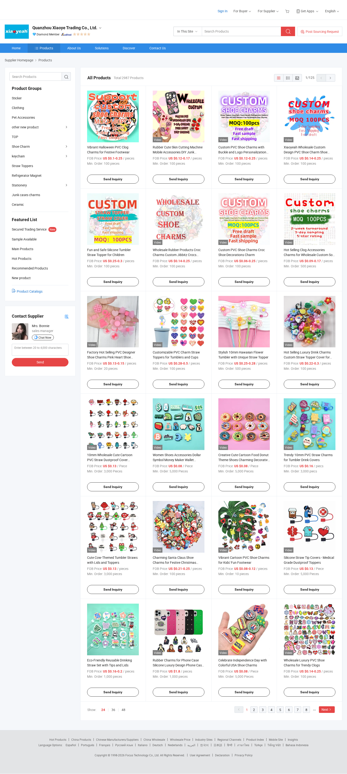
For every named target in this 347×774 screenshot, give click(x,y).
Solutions (102, 48)
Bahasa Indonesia (297, 745)
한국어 (204, 745)
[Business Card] (66, 316)
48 (123, 709)
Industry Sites (203, 739)
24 (103, 710)
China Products (81, 739)
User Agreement (200, 755)
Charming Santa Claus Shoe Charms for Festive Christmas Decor (174, 562)
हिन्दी (229, 745)
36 (113, 709)
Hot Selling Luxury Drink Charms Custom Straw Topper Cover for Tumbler (307, 357)
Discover (129, 48)
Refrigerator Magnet (27, 175)
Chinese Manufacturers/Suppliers (117, 739)
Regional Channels (229, 739)
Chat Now (44, 337)
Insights (293, 739)
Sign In (223, 11)
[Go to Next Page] (330, 77)
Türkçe (258, 745)
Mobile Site (276, 739)
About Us (74, 48)
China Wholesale (154, 739)
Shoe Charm (21, 146)
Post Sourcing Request (322, 31)
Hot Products (57, 739)
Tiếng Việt (274, 745)
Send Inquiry (112, 179)
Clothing (18, 107)
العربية (191, 745)
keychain (18, 156)
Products (46, 48)
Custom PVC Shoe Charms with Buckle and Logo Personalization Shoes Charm (242, 152)
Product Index (255, 739)
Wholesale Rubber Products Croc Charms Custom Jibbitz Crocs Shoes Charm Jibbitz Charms (177, 255)
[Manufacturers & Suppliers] (35, 9)
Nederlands (175, 745)
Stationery (19, 185)
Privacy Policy (244, 755)
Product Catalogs (29, 291)
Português (87, 745)
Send (40, 362)
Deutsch (157, 745)
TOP (15, 137)
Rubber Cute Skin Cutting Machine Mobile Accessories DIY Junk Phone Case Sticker (178, 152)
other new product (25, 127)
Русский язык (124, 745)
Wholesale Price (180, 739)
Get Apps (307, 11)
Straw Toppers (22, 166)
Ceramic (18, 204)
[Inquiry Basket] (287, 11)
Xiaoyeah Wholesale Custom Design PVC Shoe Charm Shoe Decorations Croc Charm (305, 152)
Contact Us (157, 48)
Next (325, 709)
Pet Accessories (23, 117)
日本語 (218, 745)
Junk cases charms (26, 195)
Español (71, 745)
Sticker (17, 98)
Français (104, 745)
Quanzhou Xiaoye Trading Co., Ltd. (64, 27)
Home (16, 48)
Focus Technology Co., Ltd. (142, 755)
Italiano (143, 745)
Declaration (222, 755)
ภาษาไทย (243, 745)
